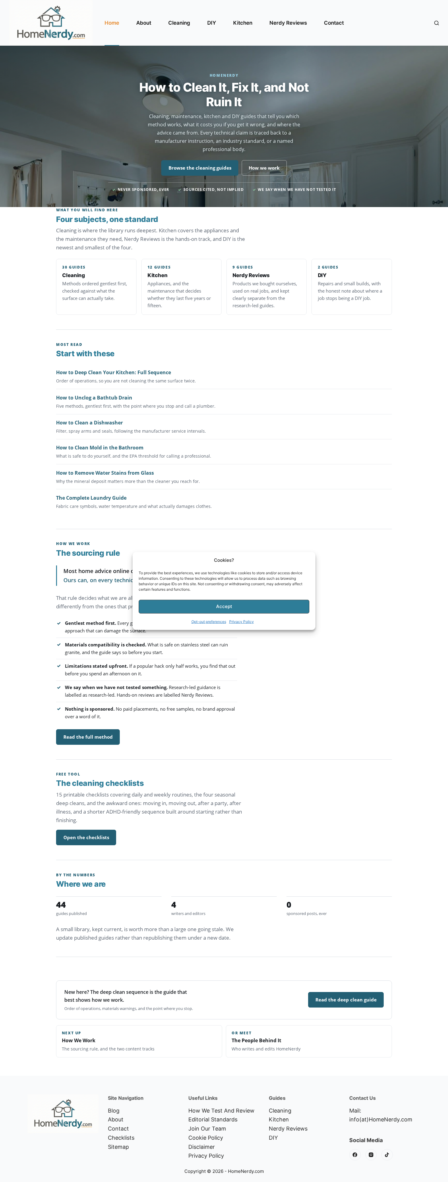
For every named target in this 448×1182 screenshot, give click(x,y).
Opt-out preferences (208, 621)
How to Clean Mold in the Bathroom (100, 447)
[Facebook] (355, 1155)
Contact (334, 23)
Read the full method (88, 737)
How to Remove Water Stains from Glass (105, 473)
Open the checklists (86, 837)
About (143, 23)
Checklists (121, 1138)
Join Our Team (207, 1129)
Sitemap (118, 1147)
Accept (224, 606)
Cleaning (179, 23)
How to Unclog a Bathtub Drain (94, 397)
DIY (211, 23)
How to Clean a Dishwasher (89, 422)
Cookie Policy (205, 1138)
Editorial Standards (212, 1120)
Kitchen (242, 23)
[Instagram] (371, 1155)
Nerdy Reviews (288, 23)
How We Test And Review (221, 1110)
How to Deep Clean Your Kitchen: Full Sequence (113, 372)
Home (112, 23)
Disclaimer (201, 1147)
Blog (113, 1110)
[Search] (436, 23)
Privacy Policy (241, 621)
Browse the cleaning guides (200, 168)
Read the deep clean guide (346, 1000)
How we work (264, 168)
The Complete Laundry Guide (91, 497)
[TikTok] (387, 1155)
